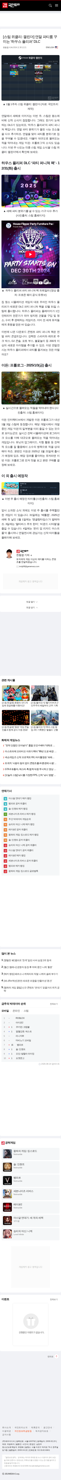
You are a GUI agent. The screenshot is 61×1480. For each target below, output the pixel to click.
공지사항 (6, 1434)
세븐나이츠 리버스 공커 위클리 (23, 860)
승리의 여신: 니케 (22, 1231)
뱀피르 (20, 1045)
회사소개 (6, 1427)
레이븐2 (17, 1204)
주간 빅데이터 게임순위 (20, 819)
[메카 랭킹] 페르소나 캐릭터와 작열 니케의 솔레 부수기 (31, 974)
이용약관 (6, 1431)
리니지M (20, 1036)
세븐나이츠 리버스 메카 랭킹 (22, 814)
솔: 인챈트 (20, 1049)
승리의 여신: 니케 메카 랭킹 (21, 824)
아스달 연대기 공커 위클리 (21, 850)
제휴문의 (35, 1427)
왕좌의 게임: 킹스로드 (25, 1151)
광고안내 (47, 1427)
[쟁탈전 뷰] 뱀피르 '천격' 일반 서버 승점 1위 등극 (27, 960)
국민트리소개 (21, 1427)
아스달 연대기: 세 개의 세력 (28, 1217)
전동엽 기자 (8, 47)
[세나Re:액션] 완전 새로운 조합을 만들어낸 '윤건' (28, 981)
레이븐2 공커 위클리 (18, 829)
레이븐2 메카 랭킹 (17, 855)
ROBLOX (20, 1018)
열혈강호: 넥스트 (24, 1031)
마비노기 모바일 (23, 1040)
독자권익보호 (41, 1431)
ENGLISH (50, 47)
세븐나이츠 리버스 (23, 1191)
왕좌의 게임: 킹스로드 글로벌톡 (23, 871)
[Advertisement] (30, 20)
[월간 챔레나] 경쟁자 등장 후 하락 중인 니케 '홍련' (28, 967)
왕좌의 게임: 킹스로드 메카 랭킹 (23, 834)
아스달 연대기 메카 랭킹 (20, 798)
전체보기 (54, 1004)
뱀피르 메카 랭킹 (16, 866)
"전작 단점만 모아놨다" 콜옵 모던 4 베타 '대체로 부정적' (32, 745)
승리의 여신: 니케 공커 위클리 (22, 845)
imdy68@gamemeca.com (29, 566)
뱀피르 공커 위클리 (18, 803)
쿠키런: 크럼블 (22, 1027)
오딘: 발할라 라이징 (25, 1053)
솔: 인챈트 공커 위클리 (19, 840)
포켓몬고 (20, 1058)
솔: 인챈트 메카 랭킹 (18, 808)
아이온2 (19, 1022)
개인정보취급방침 (23, 1431)
